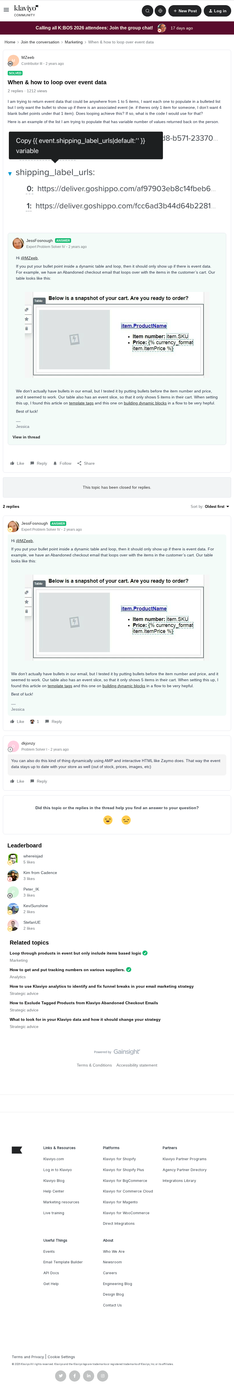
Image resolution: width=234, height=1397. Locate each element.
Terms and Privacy (28, 1357)
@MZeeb (29, 258)
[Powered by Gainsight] (117, 1053)
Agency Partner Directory (185, 1170)
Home (10, 42)
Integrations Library (179, 1180)
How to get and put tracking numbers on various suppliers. (67, 969)
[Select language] (160, 11)
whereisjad (33, 856)
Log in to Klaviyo (57, 1170)
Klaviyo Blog (53, 1180)
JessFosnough (39, 240)
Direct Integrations (119, 1223)
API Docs (51, 1273)
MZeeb (27, 57)
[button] (6, 11)
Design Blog (113, 1294)
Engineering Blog (117, 1284)
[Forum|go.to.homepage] (26, 11)
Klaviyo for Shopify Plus (123, 1170)
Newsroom (112, 1262)
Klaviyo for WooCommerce (126, 1213)
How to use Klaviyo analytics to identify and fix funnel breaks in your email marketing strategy (102, 986)
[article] (117, 623)
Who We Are (114, 1251)
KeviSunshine (35, 905)
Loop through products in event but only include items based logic (75, 953)
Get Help (51, 1284)
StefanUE (32, 922)
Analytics (18, 977)
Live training (53, 1213)
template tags (81, 403)
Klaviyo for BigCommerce (125, 1180)
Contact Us (112, 1305)
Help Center (53, 1191)
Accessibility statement (136, 1065)
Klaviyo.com (53, 1159)
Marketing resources (61, 1202)
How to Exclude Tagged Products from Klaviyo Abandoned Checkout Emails (84, 1003)
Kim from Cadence (40, 872)
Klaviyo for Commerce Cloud (128, 1191)
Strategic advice (24, 993)
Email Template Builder (63, 1262)
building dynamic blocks (145, 403)
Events (49, 1251)
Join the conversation (40, 42)
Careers (110, 1273)
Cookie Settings (61, 1357)
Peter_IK (31, 889)
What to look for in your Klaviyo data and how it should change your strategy (85, 1019)
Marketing (74, 42)
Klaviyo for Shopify (119, 1159)
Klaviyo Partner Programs (185, 1159)
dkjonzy (28, 743)
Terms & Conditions (94, 1065)
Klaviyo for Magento (120, 1202)
